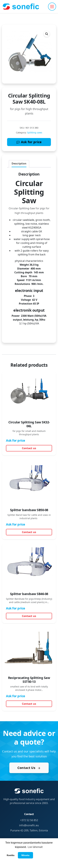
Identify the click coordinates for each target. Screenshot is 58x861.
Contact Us (26, 768)
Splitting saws (34, 132)
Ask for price (31, 142)
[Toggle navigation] (52, 7)
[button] (47, 34)
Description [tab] (19, 163)
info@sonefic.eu (29, 825)
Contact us (29, 448)
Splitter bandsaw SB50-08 (29, 510)
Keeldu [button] (11, 855)
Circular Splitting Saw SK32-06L (29, 424)
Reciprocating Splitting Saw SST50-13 (29, 680)
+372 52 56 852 (29, 820)
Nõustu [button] (25, 855)
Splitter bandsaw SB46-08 (29, 594)
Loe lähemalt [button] (35, 847)
